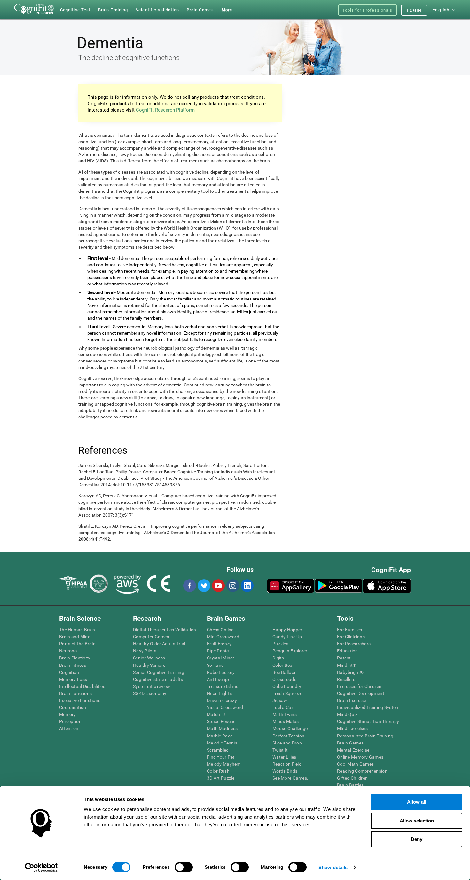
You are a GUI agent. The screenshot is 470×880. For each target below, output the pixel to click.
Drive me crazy (222, 700)
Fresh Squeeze (287, 693)
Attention (69, 728)
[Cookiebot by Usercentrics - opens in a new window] (41, 867)
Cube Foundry (286, 686)
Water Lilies (284, 756)
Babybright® (350, 672)
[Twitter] (203, 585)
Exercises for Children (359, 686)
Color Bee (282, 665)
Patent (344, 657)
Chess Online (220, 629)
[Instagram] (232, 585)
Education (347, 650)
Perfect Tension (288, 735)
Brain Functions (75, 693)
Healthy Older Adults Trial (159, 643)
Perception (70, 721)
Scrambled (218, 749)
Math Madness (222, 728)
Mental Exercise (353, 749)
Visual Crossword (225, 707)
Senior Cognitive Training (158, 672)
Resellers (346, 679)
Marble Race (219, 735)
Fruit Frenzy (219, 643)
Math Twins (284, 714)
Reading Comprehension (362, 771)
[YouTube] (218, 585)
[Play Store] (338, 586)
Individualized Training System (368, 707)
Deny (416, 839)
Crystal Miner (220, 657)
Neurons (68, 650)
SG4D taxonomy (150, 693)
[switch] (184, 867)
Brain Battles (350, 785)
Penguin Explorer (289, 650)
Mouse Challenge (290, 728)
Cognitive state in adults (158, 679)
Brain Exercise (351, 700)
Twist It (280, 749)
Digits (278, 657)
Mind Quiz (347, 714)
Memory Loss (73, 679)
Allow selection (417, 820)
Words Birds (284, 771)
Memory (67, 714)
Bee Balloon (284, 672)
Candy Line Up (287, 636)
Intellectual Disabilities (82, 686)
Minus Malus (285, 721)
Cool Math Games (355, 764)
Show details (333, 867)
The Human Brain (77, 629)
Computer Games (151, 636)
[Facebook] (189, 585)
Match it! (216, 714)
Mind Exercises (352, 728)
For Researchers (354, 643)
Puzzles (280, 643)
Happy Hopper (287, 629)
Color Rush (218, 771)
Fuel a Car (282, 707)
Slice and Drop (287, 742)
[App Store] (387, 586)
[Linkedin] (247, 585)
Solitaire (215, 665)
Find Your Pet (221, 756)
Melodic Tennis (222, 742)
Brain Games (350, 742)
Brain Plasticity (74, 657)
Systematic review (151, 686)
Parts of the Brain (77, 643)
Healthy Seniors (149, 665)
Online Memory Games (360, 756)
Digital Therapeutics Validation (164, 629)
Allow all (416, 802)
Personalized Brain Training (365, 735)
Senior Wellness (149, 657)
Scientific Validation (157, 9)
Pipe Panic (218, 650)
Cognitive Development (360, 693)
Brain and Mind (74, 636)
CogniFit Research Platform (165, 110)
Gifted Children (352, 778)
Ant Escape (218, 679)
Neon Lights (219, 693)
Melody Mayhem (224, 764)
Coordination (72, 707)
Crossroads (284, 679)
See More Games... (291, 778)
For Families (349, 629)
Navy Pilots (144, 650)
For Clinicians (351, 636)
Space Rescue (221, 721)
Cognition (69, 672)
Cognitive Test (75, 9)
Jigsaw (279, 700)
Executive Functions (79, 700)
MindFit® (346, 665)
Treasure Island (223, 686)
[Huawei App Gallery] (290, 586)
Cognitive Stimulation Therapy (368, 721)
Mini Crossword (223, 636)
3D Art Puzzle (221, 778)
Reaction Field (287, 764)
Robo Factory (221, 672)
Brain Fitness (72, 665)
